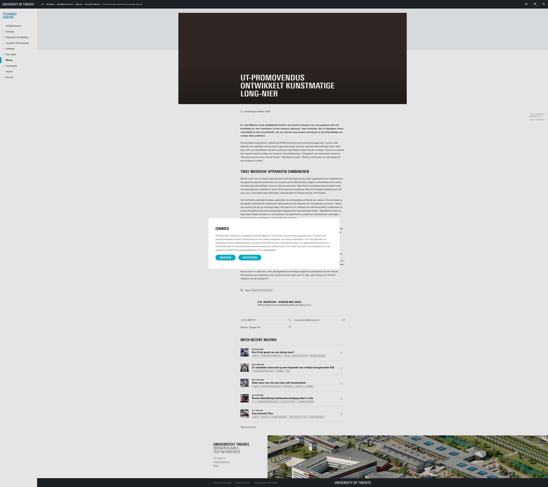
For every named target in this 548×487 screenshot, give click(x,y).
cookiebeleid (269, 250)
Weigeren (225, 257)
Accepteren (250, 257)
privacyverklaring (247, 250)
